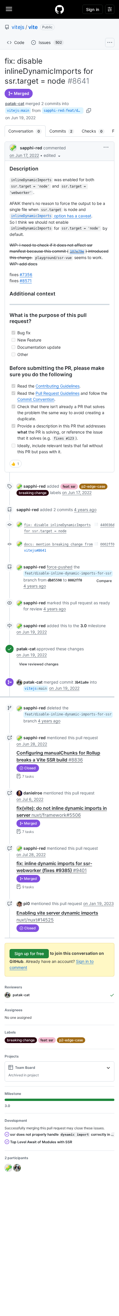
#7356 (26, 274)
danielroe (32, 792)
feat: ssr (69, 486)
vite (33, 27)
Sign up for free (29, 953)
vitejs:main (18, 111)
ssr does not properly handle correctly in (61, 1134)
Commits (63, 131)
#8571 (26, 280)
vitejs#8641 (35, 550)
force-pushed (59, 566)
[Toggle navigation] (9, 9)
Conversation (27, 131)
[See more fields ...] (108, 1067)
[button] (53, 155)
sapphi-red (31, 147)
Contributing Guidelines (57, 385)
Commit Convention (35, 399)
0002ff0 (107, 544)
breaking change (33, 493)
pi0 (26, 903)
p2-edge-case (93, 486)
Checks (95, 131)
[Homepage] (59, 9)
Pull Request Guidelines (57, 393)
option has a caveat (51, 215)
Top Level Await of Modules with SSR (40, 1142)
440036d (107, 525)
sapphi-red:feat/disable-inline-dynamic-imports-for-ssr (63, 111)
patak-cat (14, 103)
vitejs (18, 27)
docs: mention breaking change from (58, 544)
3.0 (83, 625)
